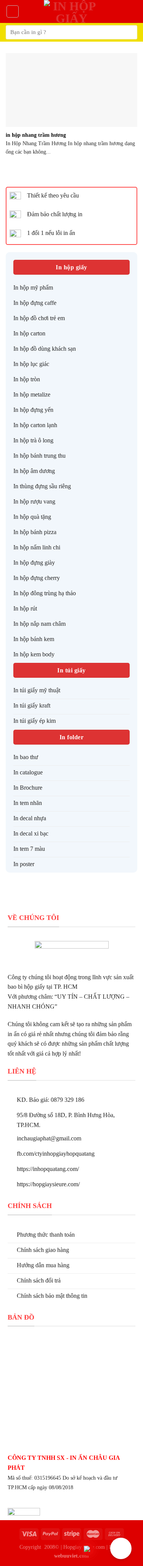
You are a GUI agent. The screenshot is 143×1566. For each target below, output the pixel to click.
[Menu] (12, 11)
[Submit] (128, 32)
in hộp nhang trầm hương (36, 135)
